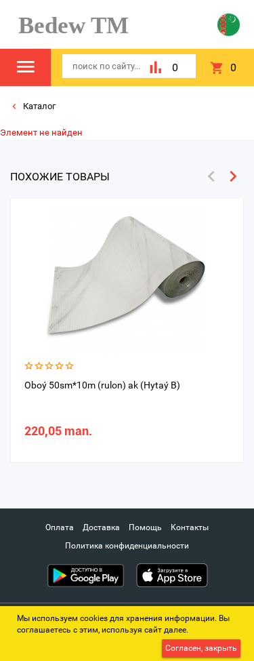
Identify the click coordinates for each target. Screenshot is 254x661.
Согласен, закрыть (201, 648)
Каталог (38, 106)
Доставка (101, 527)
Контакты (190, 527)
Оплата (59, 527)
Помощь (145, 527)
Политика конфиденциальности (127, 545)
